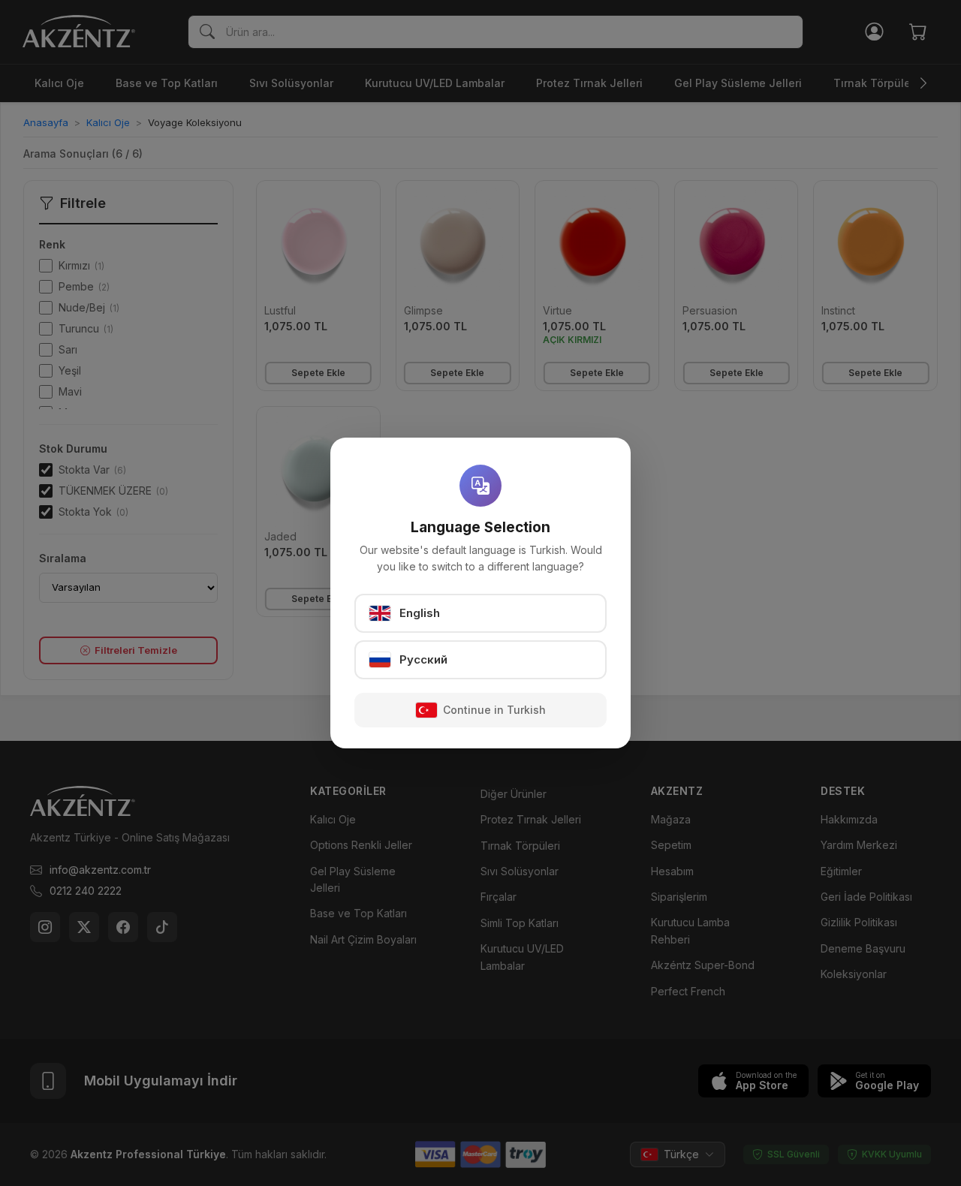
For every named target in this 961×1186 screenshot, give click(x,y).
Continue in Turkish (494, 709)
